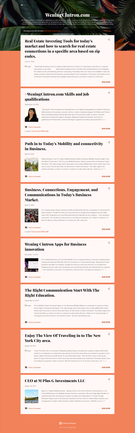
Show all (107, 31)
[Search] (113, 6)
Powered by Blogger (69, 423)
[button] (109, 40)
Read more (106, 82)
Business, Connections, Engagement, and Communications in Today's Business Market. (61, 194)
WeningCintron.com (67, 15)
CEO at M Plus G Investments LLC (55, 380)
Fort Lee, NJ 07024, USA (40, 131)
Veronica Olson (72, 427)
